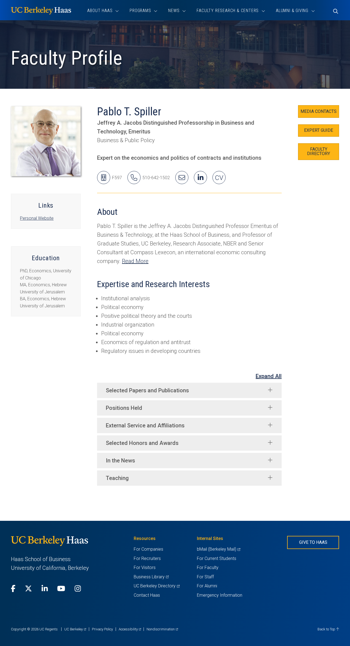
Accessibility (130, 629)
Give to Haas (313, 542)
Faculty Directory (318, 151)
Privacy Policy (102, 629)
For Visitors (145, 567)
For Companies (148, 549)
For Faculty (207, 567)
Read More (135, 261)
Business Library (151, 576)
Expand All (269, 376)
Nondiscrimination (162, 629)
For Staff (205, 576)
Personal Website (37, 218)
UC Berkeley (75, 629)
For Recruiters (147, 558)
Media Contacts (319, 111)
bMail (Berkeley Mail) (218, 549)
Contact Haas (147, 595)
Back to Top (326, 629)
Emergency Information (219, 595)
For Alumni (207, 585)
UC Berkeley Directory (156, 585)
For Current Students (216, 558)
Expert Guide (318, 130)
